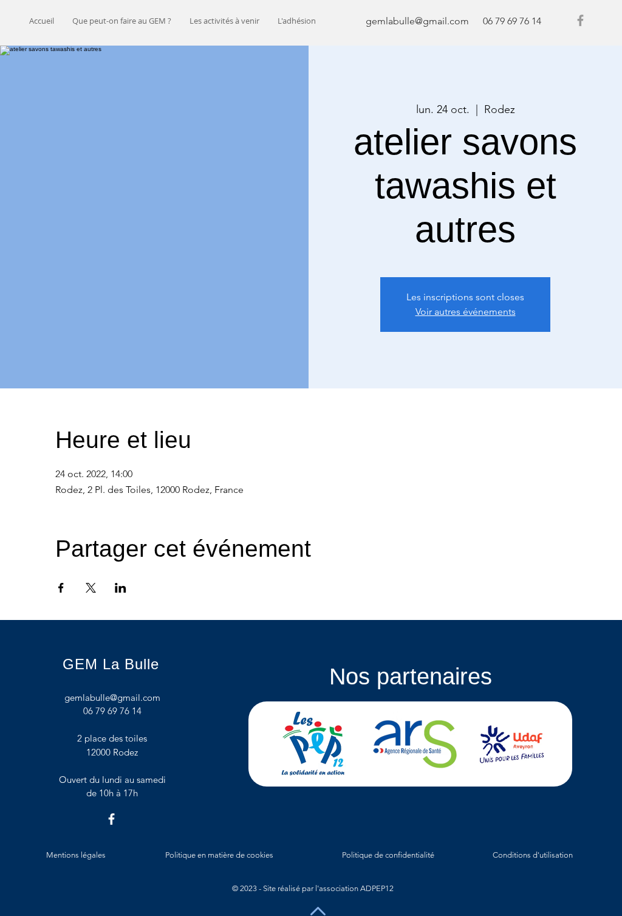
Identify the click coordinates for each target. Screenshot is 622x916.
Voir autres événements (465, 311)
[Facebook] (580, 20)
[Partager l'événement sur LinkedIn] (120, 588)
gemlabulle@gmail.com (417, 21)
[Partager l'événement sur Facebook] (61, 588)
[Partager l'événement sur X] (91, 588)
